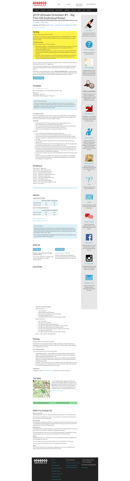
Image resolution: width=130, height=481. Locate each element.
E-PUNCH (89, 30)
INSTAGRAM (89, 263)
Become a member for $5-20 (39, 218)
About (58, 4)
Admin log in (85, 467)
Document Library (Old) (57, 473)
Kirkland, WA (72, 25)
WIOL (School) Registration (79, 5)
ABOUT (53, 459)
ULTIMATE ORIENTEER (40, 22)
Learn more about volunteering (62, 253)
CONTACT (54, 462)
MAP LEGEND (89, 68)
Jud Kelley (42, 27)
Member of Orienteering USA (72, 462)
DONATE (89, 10)
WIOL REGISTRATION (57, 468)
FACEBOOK (89, 242)
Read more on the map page (57, 390)
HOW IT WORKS (89, 50)
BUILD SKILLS (89, 163)
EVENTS (37, 10)
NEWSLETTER (89, 283)
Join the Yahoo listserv (48, 370)
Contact (68, 4)
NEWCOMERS (59, 10)
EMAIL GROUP (89, 222)
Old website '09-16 (56, 476)
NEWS (79, 10)
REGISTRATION (55, 465)
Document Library (56, 471)
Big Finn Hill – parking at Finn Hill (56, 25)
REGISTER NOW (38, 78)
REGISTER (37, 249)
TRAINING (67, 10)
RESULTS (43, 10)
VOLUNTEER (50, 10)
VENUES (74, 10)
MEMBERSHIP (89, 114)
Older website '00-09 (56, 479)
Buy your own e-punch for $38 (39, 220)
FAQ (84, 10)
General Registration (91, 4)
